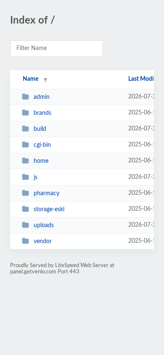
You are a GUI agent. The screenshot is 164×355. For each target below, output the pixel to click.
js (35, 177)
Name (30, 79)
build (40, 129)
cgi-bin (42, 145)
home (41, 161)
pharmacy (46, 193)
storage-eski (49, 209)
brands (42, 113)
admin (42, 97)
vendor (43, 241)
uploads (44, 225)
